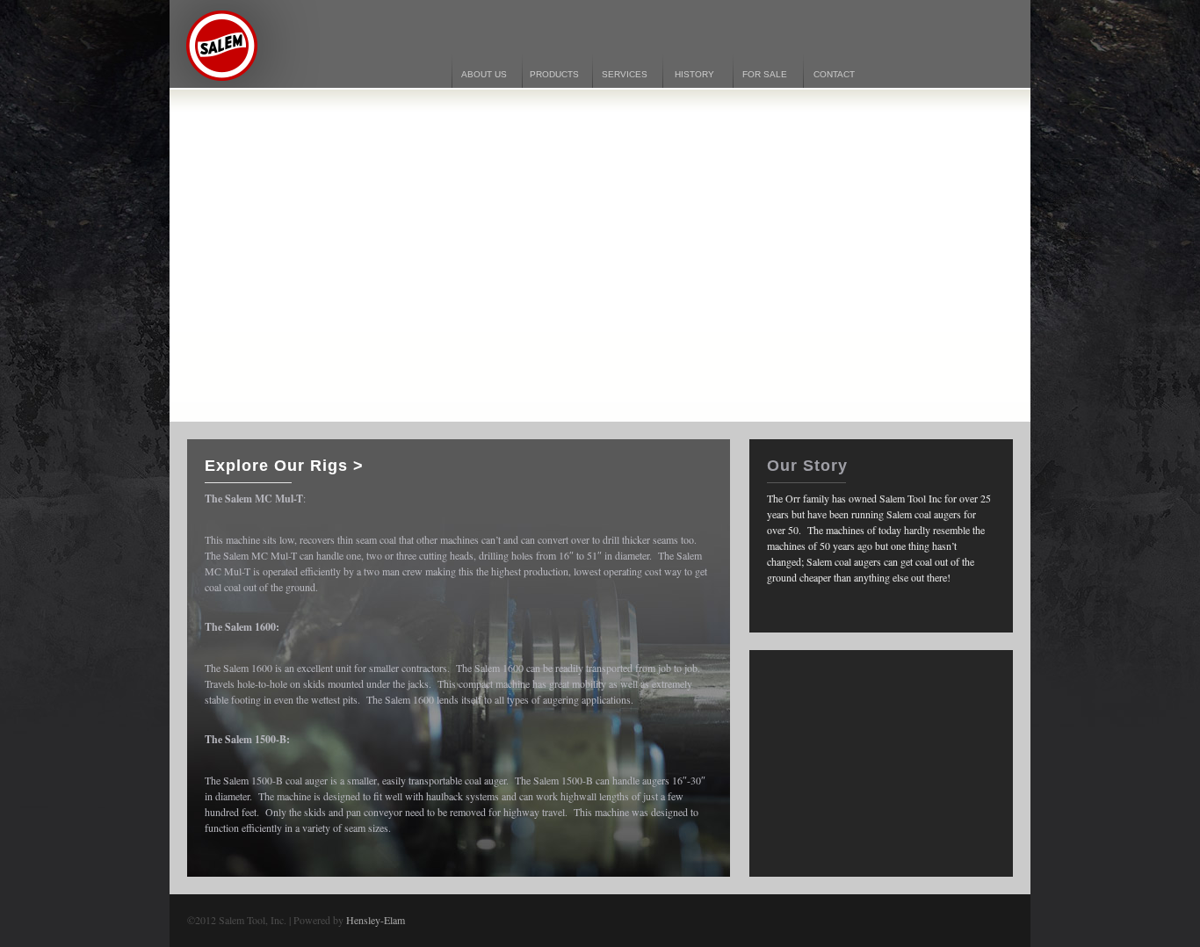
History (694, 74)
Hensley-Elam (375, 920)
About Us (484, 74)
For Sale (764, 74)
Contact (834, 74)
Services (624, 74)
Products (554, 74)
